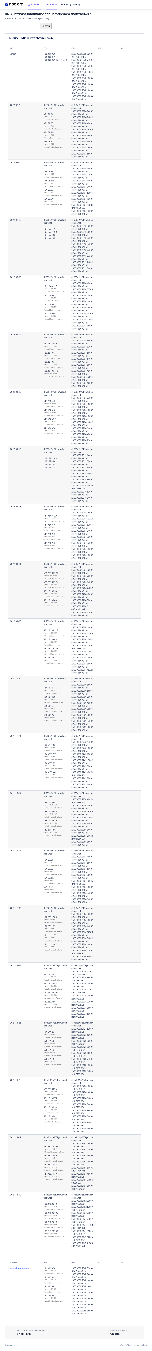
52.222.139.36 (50, 362)
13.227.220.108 (50, 1231)
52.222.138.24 (50, 591)
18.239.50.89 (49, 1286)
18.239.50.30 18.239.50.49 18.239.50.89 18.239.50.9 (55, 57)
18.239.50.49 (49, 1277)
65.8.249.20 (48, 1050)
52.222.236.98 (50, 983)
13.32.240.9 (48, 295)
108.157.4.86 (49, 238)
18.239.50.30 (49, 1268)
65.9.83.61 (48, 860)
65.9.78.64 (48, 114)
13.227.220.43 (50, 1204)
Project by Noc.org (70, 4)
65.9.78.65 (48, 123)
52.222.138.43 (50, 600)
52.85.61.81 (48, 688)
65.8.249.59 (48, 1032)
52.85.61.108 (49, 697)
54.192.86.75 (49, 410)
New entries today (119, 1331)
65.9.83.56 (48, 887)
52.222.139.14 (50, 1107)
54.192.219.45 (50, 1164)
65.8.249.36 (48, 1059)
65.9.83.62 (48, 869)
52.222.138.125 (50, 582)
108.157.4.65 (49, 235)
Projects (35, 4)
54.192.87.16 (49, 525)
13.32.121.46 (49, 944)
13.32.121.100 (50, 917)
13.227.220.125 (50, 1213)
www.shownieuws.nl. (20, 1268)
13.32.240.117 (50, 286)
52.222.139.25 (50, 1089)
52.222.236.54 (50, 1002)
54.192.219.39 (50, 1174)
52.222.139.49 (50, 343)
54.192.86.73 (49, 401)
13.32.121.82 (49, 926)
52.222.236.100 (50, 993)
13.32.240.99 (49, 313)
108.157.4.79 (49, 229)
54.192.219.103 (50, 1146)
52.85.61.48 (48, 715)
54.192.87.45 (49, 543)
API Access (51, 4)
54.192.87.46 (49, 534)
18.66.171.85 (49, 763)
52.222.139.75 (50, 1098)
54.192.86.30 (49, 428)
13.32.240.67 (49, 304)
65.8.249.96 (48, 1041)
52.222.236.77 (50, 974)
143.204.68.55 (50, 811)
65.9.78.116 (48, 132)
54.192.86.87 (49, 419)
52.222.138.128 (50, 573)
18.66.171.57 (49, 754)
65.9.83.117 (48, 878)
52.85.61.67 (48, 706)
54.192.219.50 (50, 1155)
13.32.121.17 (49, 935)
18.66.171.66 (49, 745)
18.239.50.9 (48, 1295)
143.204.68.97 (50, 802)
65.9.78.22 (48, 141)
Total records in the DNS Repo (31, 1331)
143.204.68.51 (50, 830)
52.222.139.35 (50, 353)
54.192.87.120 (50, 516)
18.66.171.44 (49, 772)
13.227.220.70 (50, 1222)
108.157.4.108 (50, 232)
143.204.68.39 (50, 820)
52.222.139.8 (49, 1116)
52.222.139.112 (50, 371)
